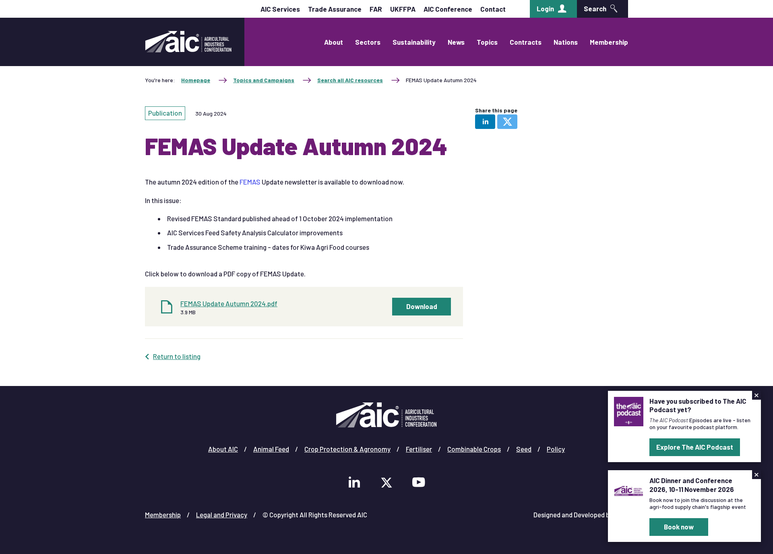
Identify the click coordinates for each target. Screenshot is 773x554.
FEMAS (251, 182)
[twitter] (507, 121)
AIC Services (280, 9)
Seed (523, 449)
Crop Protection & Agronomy (347, 449)
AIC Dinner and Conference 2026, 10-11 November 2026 (691, 484)
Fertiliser (419, 449)
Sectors (367, 42)
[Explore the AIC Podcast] (628, 411)
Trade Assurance (335, 9)
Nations (566, 42)
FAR (376, 9)
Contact (493, 9)
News (456, 42)
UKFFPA (402, 9)
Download (421, 306)
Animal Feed (271, 449)
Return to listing (176, 356)
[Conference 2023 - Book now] (628, 490)
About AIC (223, 449)
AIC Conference (448, 9)
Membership (609, 42)
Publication (165, 113)
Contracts (526, 42)
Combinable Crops (474, 449)
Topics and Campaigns (263, 80)
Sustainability (414, 42)
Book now (679, 527)
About (333, 42)
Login (545, 8)
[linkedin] (485, 121)
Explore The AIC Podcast (694, 447)
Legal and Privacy (221, 514)
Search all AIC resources (350, 80)
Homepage (195, 80)
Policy (556, 449)
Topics (487, 42)
